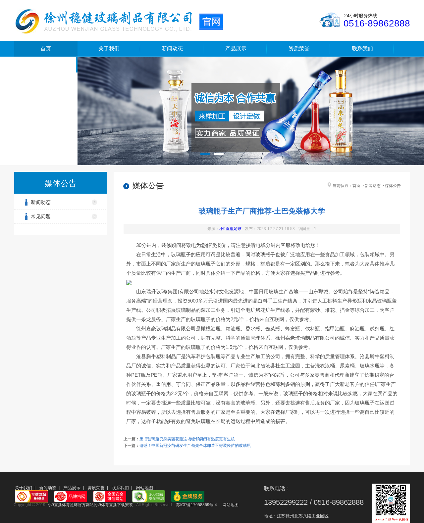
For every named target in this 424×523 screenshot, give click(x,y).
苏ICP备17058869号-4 (196, 504)
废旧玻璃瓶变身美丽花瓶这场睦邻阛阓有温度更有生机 (187, 439)
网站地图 (144, 487)
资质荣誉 (299, 48)
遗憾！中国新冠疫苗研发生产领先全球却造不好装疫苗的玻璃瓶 (195, 445)
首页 (45, 48)
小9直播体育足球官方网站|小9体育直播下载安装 (90, 504)
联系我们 (362, 48)
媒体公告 (393, 185)
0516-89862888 (377, 23)
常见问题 (41, 216)
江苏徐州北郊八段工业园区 (303, 515)
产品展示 (235, 48)
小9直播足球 (230, 228)
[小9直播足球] (118, 21)
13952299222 (286, 502)
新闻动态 (172, 48)
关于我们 (109, 48)
